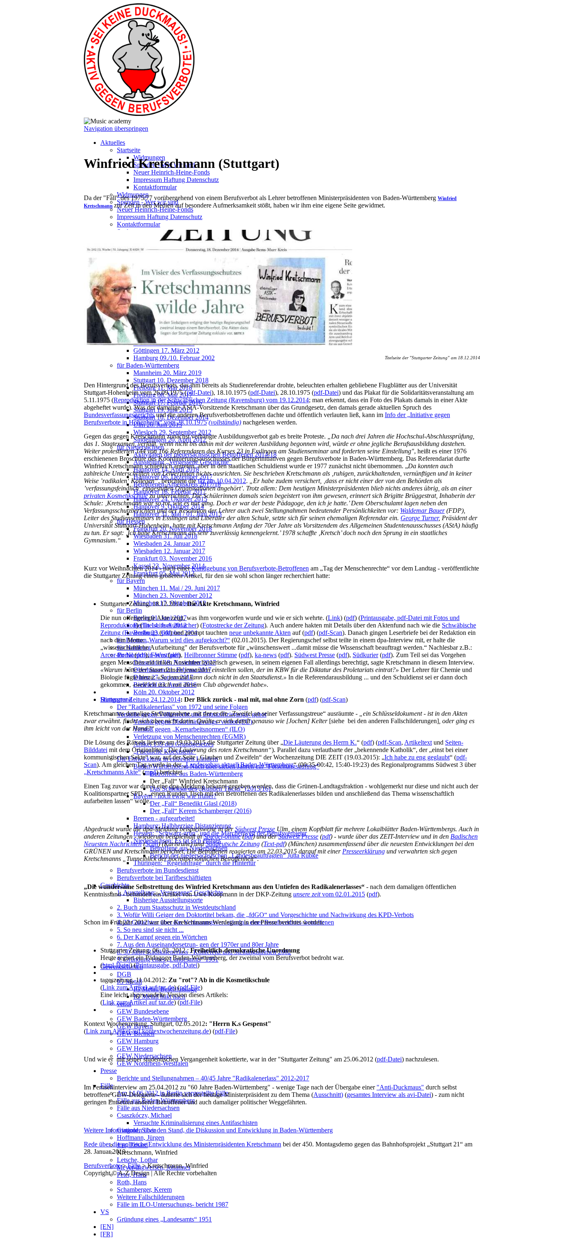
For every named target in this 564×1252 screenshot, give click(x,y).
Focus (158, 654)
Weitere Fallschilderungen (151, 1196)
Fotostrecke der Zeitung (233, 625)
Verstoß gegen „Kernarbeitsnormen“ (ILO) (189, 729)
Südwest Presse (314, 654)
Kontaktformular (155, 187)
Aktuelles (112, 142)
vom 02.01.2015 (329, 894)
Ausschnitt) (328, 1094)
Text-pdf (273, 843)
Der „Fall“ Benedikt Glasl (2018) (193, 803)
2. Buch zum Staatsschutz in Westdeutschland (176, 907)
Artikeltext (418, 742)
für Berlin (129, 610)
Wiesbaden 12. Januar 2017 (169, 550)
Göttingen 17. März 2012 (166, 350)
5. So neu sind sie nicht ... (150, 929)
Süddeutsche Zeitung (233, 843)
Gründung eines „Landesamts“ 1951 (164, 1219)
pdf (350, 617)
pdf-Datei (199, 392)
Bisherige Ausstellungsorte (168, 899)
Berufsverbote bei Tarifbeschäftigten (164, 877)
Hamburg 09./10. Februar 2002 (174, 357)
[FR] (106, 1234)
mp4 (150, 772)
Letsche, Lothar (137, 1159)
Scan (151, 843)
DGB (124, 974)
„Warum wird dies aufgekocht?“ (188, 640)
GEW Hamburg (138, 1041)
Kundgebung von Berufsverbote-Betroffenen (250, 568)
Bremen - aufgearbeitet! (164, 818)
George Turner (419, 517)
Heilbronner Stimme (210, 654)
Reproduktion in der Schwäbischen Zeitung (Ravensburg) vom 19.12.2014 (211, 399)
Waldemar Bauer (422, 510)
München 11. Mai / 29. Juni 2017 (176, 588)
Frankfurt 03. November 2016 (172, 558)
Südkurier (365, 654)
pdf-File (190, 987)
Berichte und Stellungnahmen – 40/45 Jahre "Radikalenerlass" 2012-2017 (213, 1078)
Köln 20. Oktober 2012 (163, 692)
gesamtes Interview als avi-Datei (389, 1094)
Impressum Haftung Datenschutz (176, 179)
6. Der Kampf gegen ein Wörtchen (162, 937)
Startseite (128, 149)
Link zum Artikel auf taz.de (138, 987)
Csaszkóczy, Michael (144, 1115)
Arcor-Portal (116, 654)
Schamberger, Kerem (144, 1189)
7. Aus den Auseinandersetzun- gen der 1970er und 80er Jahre (198, 944)
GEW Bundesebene (143, 1011)
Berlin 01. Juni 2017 (160, 617)
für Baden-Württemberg (148, 365)
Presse (108, 1070)
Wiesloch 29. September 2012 (172, 432)
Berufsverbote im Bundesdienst (158, 870)
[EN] (107, 1226)
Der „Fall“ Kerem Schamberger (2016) (200, 810)
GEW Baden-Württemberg (152, 1018)
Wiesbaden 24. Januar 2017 (169, 543)
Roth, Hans (132, 1182)
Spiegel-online (222, 836)
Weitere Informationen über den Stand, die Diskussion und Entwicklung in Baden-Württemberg (208, 1130)
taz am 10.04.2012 (222, 480)
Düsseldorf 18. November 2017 (174, 662)
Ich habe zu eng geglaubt (417, 757)
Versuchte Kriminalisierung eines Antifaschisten (195, 1122)
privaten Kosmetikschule (116, 495)
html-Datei (116, 965)
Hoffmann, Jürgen (140, 1137)
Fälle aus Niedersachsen (148, 1107)
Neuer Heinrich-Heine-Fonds (171, 172)
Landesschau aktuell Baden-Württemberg (240, 764)
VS (104, 1211)
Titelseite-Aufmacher (169, 625)
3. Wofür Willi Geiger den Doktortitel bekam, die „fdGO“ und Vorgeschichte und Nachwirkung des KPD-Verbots (265, 914)
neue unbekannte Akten (260, 632)
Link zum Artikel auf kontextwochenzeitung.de (147, 1031)
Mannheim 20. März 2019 (167, 372)
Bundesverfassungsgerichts (119, 414)
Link (334, 617)
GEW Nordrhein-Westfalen (152, 1063)
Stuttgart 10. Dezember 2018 (171, 380)
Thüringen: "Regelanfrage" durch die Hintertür (194, 862)
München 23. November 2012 (172, 595)
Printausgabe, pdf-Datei (166, 965)
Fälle (134, 1165)
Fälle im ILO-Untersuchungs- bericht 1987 (172, 1204)
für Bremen (132, 640)
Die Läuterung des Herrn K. (320, 742)
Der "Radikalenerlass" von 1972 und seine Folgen (182, 706)
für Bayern (131, 580)
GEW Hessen (135, 1048)
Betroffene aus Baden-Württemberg (196, 773)
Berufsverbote (102, 1165)
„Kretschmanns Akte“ (112, 772)
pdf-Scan (330, 632)
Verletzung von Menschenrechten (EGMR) (189, 736)
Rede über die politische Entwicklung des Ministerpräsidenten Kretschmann (182, 1144)
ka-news (266, 654)
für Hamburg (134, 647)
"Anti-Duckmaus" (400, 1087)
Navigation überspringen (116, 128)
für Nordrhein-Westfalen (148, 654)
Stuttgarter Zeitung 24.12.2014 (140, 699)
